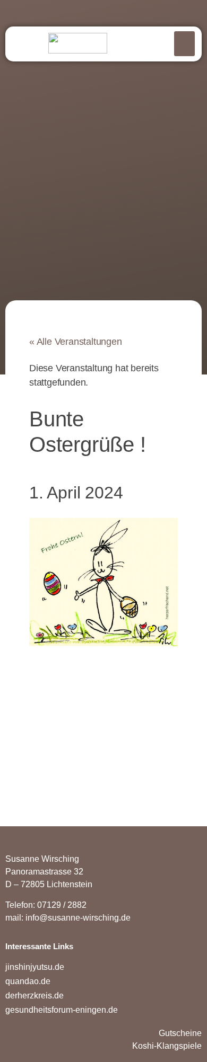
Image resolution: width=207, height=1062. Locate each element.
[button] (184, 43)
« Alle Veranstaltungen (75, 341)
